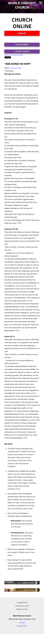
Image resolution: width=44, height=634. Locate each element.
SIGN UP (22, 33)
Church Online (15, 68)
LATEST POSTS (22, 51)
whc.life (22, 622)
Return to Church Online (13, 55)
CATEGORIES (22, 44)
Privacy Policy (22, 626)
